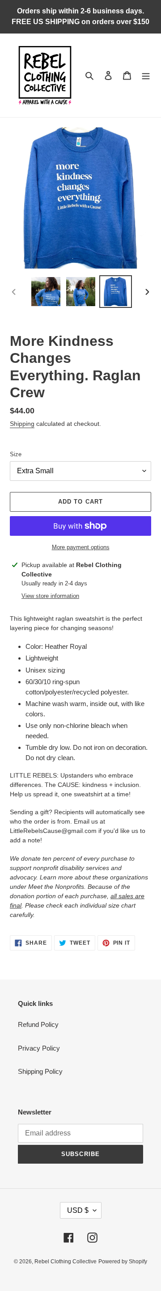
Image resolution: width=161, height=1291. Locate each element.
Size (15, 454)
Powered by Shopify (122, 1261)
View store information (50, 596)
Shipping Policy (40, 1071)
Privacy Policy (39, 1048)
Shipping (22, 423)
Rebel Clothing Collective (65, 1261)
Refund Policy (38, 1024)
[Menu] (145, 75)
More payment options (81, 547)
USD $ (78, 1210)
